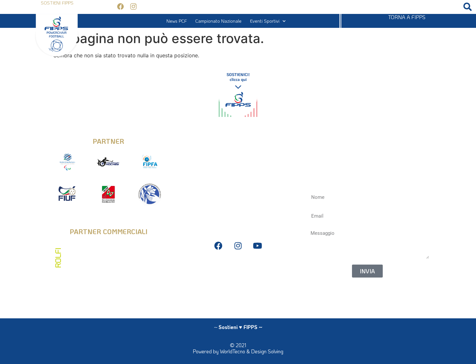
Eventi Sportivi (264, 21)
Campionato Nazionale (218, 21)
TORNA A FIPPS (406, 17)
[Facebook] (218, 245)
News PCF (176, 21)
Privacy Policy (238, 267)
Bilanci (238, 277)
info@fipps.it (237, 136)
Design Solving (267, 351)
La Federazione (234, 296)
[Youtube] (257, 245)
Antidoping (238, 286)
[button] (467, 7)
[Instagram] (238, 245)
